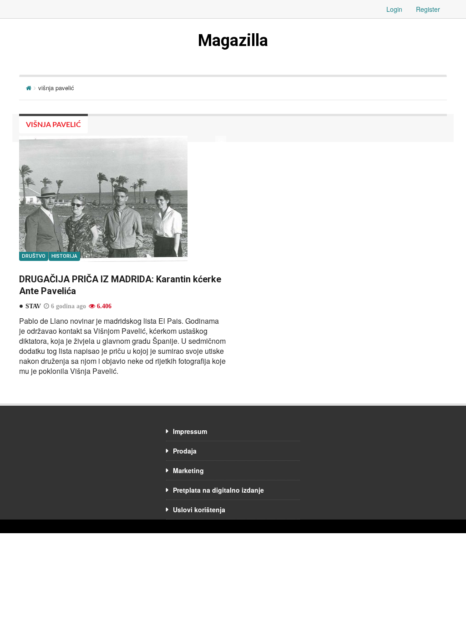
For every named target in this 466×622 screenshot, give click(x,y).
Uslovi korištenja (199, 509)
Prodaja (185, 450)
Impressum (190, 431)
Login (394, 9)
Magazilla (233, 40)
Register (428, 9)
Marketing (188, 470)
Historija (64, 256)
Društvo (34, 256)
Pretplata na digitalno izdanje (218, 490)
